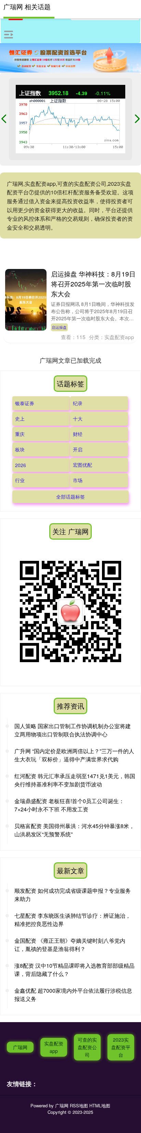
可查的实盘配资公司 (87, 1047)
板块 (20, 449)
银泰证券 (24, 403)
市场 (77, 480)
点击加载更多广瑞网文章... (70, 360)
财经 (77, 433)
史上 (20, 418)
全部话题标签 (70, 496)
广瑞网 (20, 1047)
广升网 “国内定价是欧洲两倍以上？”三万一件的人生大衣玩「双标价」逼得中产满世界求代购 (74, 755)
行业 (20, 480)
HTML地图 (99, 1105)
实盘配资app (53, 1047)
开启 (77, 449)
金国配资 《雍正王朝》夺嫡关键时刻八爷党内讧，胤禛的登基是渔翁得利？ (69, 945)
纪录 (77, 403)
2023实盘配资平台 (120, 1047)
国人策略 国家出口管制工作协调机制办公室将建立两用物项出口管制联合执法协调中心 (72, 730)
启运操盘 (59, 327)
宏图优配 (82, 464)
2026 (20, 465)
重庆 (20, 433)
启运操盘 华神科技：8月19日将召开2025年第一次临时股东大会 (93, 283)
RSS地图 (79, 1105)
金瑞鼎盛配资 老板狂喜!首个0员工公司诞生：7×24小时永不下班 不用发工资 (69, 805)
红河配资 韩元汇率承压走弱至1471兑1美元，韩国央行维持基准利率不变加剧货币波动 (74, 780)
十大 (77, 418)
